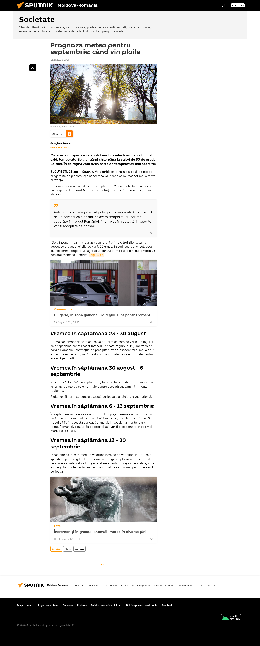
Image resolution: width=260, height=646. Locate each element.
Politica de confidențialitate (106, 605)
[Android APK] (231, 618)
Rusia (124, 585)
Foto (57, 526)
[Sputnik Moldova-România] (36, 9)
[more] (151, 232)
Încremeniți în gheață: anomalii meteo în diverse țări (100, 531)
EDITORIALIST (186, 585)
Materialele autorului (59, 147)
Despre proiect (25, 605)
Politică (80, 585)
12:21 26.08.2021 (59, 59)
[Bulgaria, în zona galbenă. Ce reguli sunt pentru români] (103, 283)
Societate (56, 548)
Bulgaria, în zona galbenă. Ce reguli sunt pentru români (102, 315)
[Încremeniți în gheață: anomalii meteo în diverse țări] (103, 499)
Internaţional (141, 585)
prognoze (79, 548)
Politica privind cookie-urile (141, 605)
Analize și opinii (164, 585)
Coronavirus (63, 309)
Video (201, 585)
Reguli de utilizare (48, 605)
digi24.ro (96, 255)
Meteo (68, 548)
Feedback (167, 605)
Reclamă (82, 605)
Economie (111, 585)
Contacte (68, 605)
